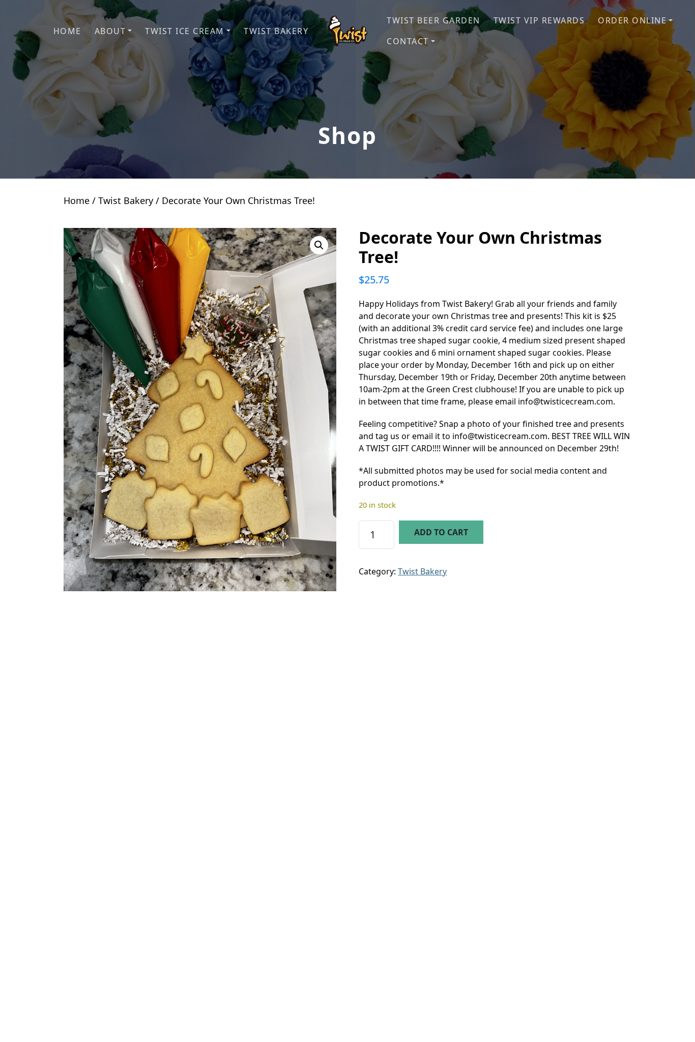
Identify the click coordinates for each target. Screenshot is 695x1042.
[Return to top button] (675, 1022)
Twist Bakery (125, 200)
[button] (113, 31)
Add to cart (441, 532)
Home (77, 200)
